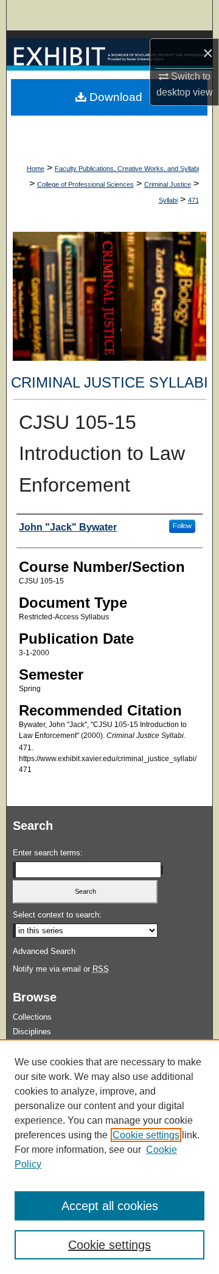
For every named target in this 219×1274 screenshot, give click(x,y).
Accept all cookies (109, 1206)
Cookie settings (146, 1135)
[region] (109, 1156)
